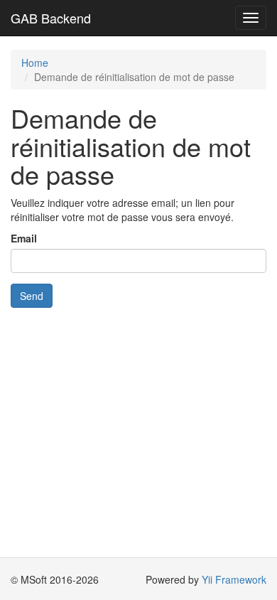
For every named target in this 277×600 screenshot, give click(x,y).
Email (24, 238)
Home (34, 62)
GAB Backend (51, 18)
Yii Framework (234, 579)
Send (31, 296)
